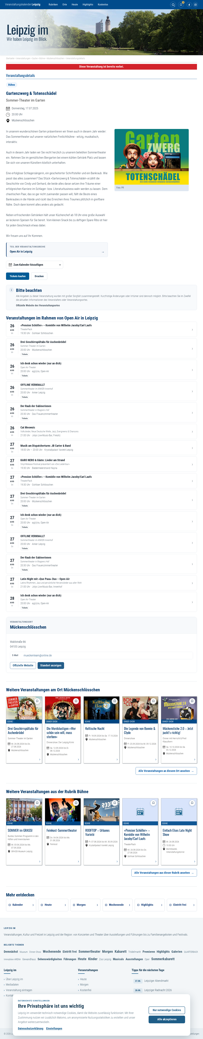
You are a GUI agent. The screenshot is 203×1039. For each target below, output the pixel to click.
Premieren (149, 952)
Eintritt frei (70, 952)
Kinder (92, 959)
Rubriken (53, 4)
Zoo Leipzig (105, 959)
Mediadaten (12, 984)
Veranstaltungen (23, 58)
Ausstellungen (134, 959)
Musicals (118, 959)
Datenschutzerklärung (30, 1028)
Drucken (39, 276)
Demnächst (11, 952)
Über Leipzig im (14, 979)
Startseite (10, 58)
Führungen (70, 959)
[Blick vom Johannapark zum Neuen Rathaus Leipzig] (101, 32)
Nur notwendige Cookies (167, 1010)
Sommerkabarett (163, 959)
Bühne (42, 58)
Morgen (107, 951)
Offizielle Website (23, 665)
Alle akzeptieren (167, 1019)
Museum (24, 951)
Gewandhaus (29, 959)
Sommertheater (89, 951)
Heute (75, 4)
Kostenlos (103, 4)
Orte (64, 4)
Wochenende (52, 951)
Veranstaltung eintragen (19, 990)
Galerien (176, 952)
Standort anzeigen (50, 665)
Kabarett (121, 951)
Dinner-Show (35, 951)
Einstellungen (54, 1028)
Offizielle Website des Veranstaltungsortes (38, 305)
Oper (147, 959)
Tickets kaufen (18, 276)
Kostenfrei (85, 990)
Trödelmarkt (134, 951)
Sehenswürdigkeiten (50, 959)
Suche (34, 58)
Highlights (88, 4)
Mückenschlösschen (55, 58)
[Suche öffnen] (173, 4)
